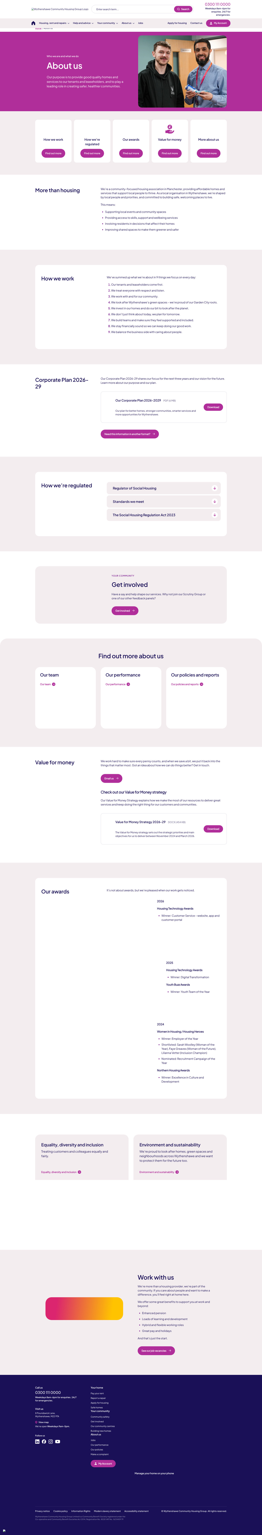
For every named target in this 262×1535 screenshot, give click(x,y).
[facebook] (44, 1441)
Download (213, 407)
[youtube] (57, 1442)
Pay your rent (97, 1393)
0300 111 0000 (217, 4)
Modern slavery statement (107, 1511)
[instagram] (51, 1441)
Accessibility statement (136, 1511)
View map (44, 1422)
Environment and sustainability (156, 1172)
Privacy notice (42, 1511)
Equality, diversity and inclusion (59, 1172)
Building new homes (101, 1431)
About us (96, 1434)
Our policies (97, 1449)
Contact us (196, 23)
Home (38, 28)
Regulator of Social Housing (134, 488)
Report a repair (98, 1398)
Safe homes (97, 1407)
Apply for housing (177, 23)
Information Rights (80, 1511)
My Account (220, 23)
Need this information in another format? (127, 434)
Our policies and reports (185, 684)
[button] (30, 1531)
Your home (97, 1387)
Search (185, 9)
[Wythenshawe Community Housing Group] (61, 9)
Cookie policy (60, 1511)
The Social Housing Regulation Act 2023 (144, 515)
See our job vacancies (153, 1350)
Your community (100, 1411)
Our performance (115, 684)
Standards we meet (128, 501)
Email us (109, 778)
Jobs (140, 23)
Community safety (100, 1416)
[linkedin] (37, 1441)
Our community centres (103, 1426)
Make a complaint (100, 1454)
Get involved (122, 610)
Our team (45, 684)
